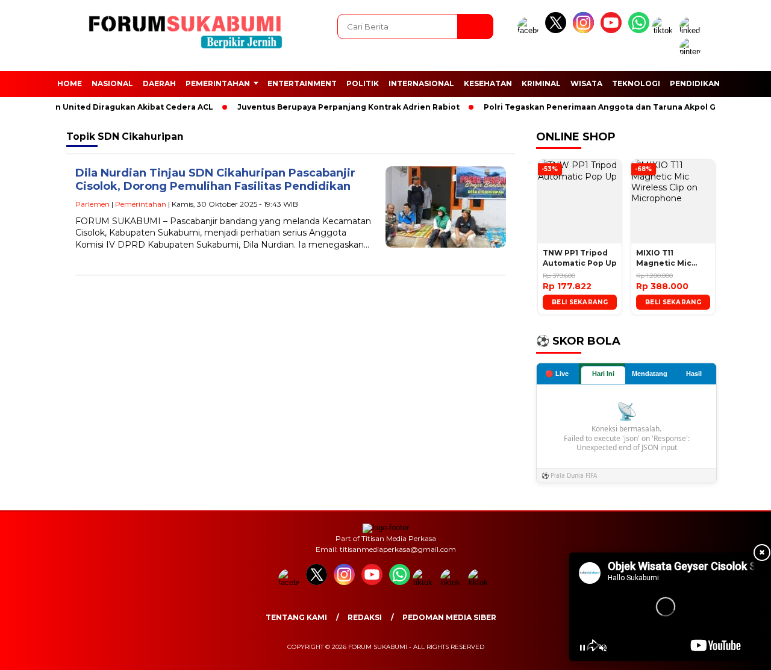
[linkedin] (692, 30)
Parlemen (92, 203)
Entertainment (302, 83)
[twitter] (557, 30)
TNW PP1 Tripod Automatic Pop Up (580, 258)
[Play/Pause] (582, 647)
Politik (362, 83)
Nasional (112, 83)
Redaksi (365, 617)
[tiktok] (664, 30)
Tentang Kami (296, 617)
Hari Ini (603, 373)
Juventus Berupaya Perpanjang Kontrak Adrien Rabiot (337, 106)
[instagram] (585, 30)
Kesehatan (488, 83)
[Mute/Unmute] (603, 647)
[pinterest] (692, 51)
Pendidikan (695, 83)
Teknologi (636, 83)
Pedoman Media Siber (449, 617)
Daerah (159, 83)
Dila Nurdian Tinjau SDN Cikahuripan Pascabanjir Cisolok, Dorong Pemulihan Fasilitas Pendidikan (215, 179)
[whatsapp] (638, 30)
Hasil (694, 373)
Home (69, 83)
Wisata (586, 83)
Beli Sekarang (580, 302)
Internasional (421, 83)
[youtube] (613, 30)
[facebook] (530, 30)
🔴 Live (557, 373)
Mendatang (649, 373)
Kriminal (541, 83)
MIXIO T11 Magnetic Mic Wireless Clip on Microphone (669, 258)
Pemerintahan (218, 83)
